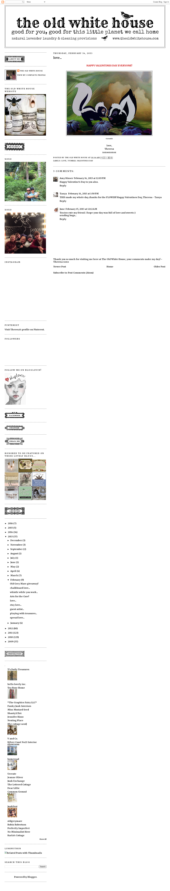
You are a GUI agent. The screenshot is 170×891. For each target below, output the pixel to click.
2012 (10, 628)
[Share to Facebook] (109, 157)
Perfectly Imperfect (18, 828)
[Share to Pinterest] (111, 157)
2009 (11, 641)
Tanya (63, 193)
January (15, 623)
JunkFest (12, 806)
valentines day (85, 161)
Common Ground (17, 791)
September (16, 549)
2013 (10, 536)
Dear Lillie (13, 788)
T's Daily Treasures (18, 669)
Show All (42, 839)
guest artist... (17, 609)
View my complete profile (31, 75)
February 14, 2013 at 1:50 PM (83, 193)
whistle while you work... (24, 592)
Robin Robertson (16, 824)
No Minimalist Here (18, 831)
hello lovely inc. (16, 684)
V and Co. (12, 738)
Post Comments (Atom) (81, 272)
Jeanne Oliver (15, 777)
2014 (10, 532)
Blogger (32, 877)
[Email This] (101, 157)
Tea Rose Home (16, 687)
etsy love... (15, 605)
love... (13, 600)
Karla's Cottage (15, 835)
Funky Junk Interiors (19, 706)
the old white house (31, 71)
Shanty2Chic (14, 713)
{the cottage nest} (17, 724)
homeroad (13, 759)
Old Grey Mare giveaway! (24, 583)
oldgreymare (14, 821)
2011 (10, 632)
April (13, 571)
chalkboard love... (20, 588)
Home (110, 266)
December (16, 540)
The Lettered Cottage (19, 784)
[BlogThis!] (104, 157)
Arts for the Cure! (19, 596)
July (12, 558)
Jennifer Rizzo (15, 716)
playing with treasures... (23, 613)
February (15, 579)
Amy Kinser (66, 178)
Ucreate (11, 773)
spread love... (17, 617)
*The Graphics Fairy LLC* (22, 702)
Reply (63, 185)
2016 (10, 523)
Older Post (159, 266)
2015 (10, 527)
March (14, 575)
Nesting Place (15, 720)
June (62, 209)
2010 (10, 637)
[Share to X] (106, 157)
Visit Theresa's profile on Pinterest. (24, 329)
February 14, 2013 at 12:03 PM (90, 178)
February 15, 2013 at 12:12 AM (81, 209)
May (13, 566)
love (64, 161)
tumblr (72, 161)
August (14, 553)
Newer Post (59, 266)
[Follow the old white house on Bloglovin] (15, 404)
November (16, 544)
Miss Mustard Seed (18, 709)
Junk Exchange (16, 781)
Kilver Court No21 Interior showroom (22, 743)
